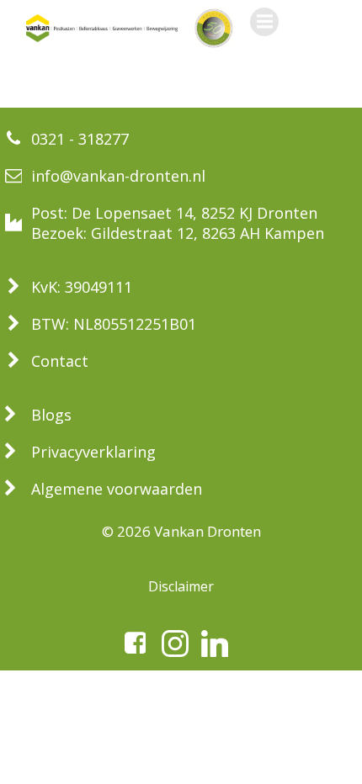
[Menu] (264, 22)
